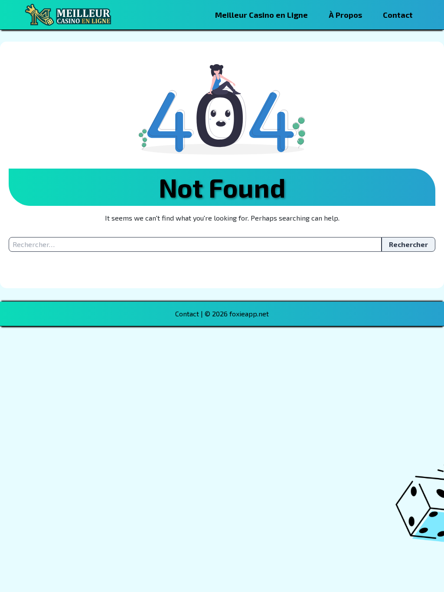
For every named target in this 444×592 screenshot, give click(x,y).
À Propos (345, 15)
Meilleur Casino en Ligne (261, 15)
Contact (398, 15)
